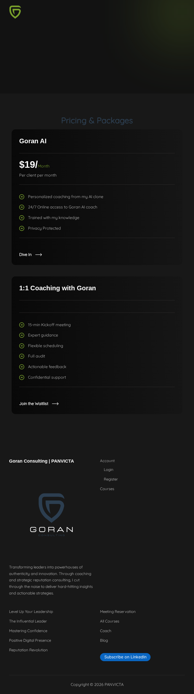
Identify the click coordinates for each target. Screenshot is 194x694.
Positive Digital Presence (30, 640)
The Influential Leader (28, 621)
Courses (107, 488)
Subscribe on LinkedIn (125, 656)
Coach (105, 630)
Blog (104, 640)
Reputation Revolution (28, 650)
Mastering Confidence (28, 630)
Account (107, 460)
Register (111, 479)
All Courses (109, 621)
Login (108, 469)
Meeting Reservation (118, 611)
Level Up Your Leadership (31, 611)
